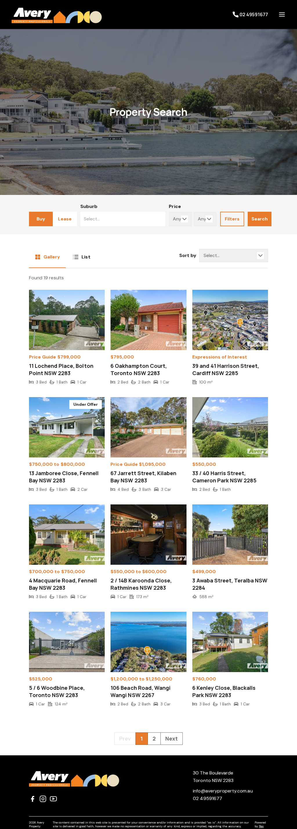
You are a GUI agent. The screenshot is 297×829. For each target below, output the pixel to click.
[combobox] (123, 219)
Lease (65, 219)
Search (259, 219)
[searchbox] (106, 219)
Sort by (187, 255)
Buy (41, 219)
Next (171, 738)
